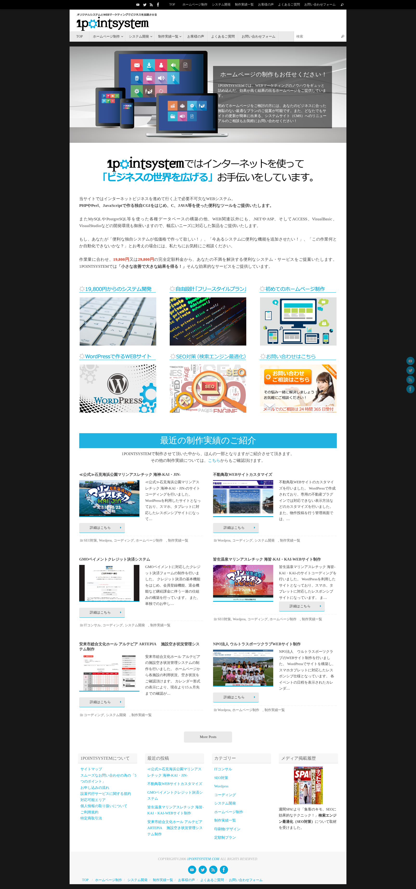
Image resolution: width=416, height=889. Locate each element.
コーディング (124, 540)
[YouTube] (138, 4)
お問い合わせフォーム (320, 4)
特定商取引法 (91, 818)
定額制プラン (225, 837)
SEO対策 (90, 540)
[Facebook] (158, 4)
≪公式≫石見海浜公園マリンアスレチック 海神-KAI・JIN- (130, 474)
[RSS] (151, 4)
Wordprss (105, 540)
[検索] (342, 4)
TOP (172, 4)
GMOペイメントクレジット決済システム (114, 559)
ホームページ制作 (195, 4)
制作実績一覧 (244, 4)
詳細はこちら (100, 527)
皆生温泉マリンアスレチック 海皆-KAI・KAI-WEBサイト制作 (267, 559)
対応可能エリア (93, 800)
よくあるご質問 (289, 4)
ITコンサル (92, 625)
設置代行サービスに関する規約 (105, 794)
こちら (214, 460)
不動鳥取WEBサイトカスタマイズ (242, 474)
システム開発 (266, 540)
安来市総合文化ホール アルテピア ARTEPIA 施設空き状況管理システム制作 (175, 828)
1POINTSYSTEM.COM (203, 859)
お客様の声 (266, 4)
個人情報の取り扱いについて (103, 806)
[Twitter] (144, 4)
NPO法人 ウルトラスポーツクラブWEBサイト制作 (257, 644)
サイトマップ (91, 769)
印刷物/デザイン (227, 829)
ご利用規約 (89, 812)
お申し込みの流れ (94, 788)
